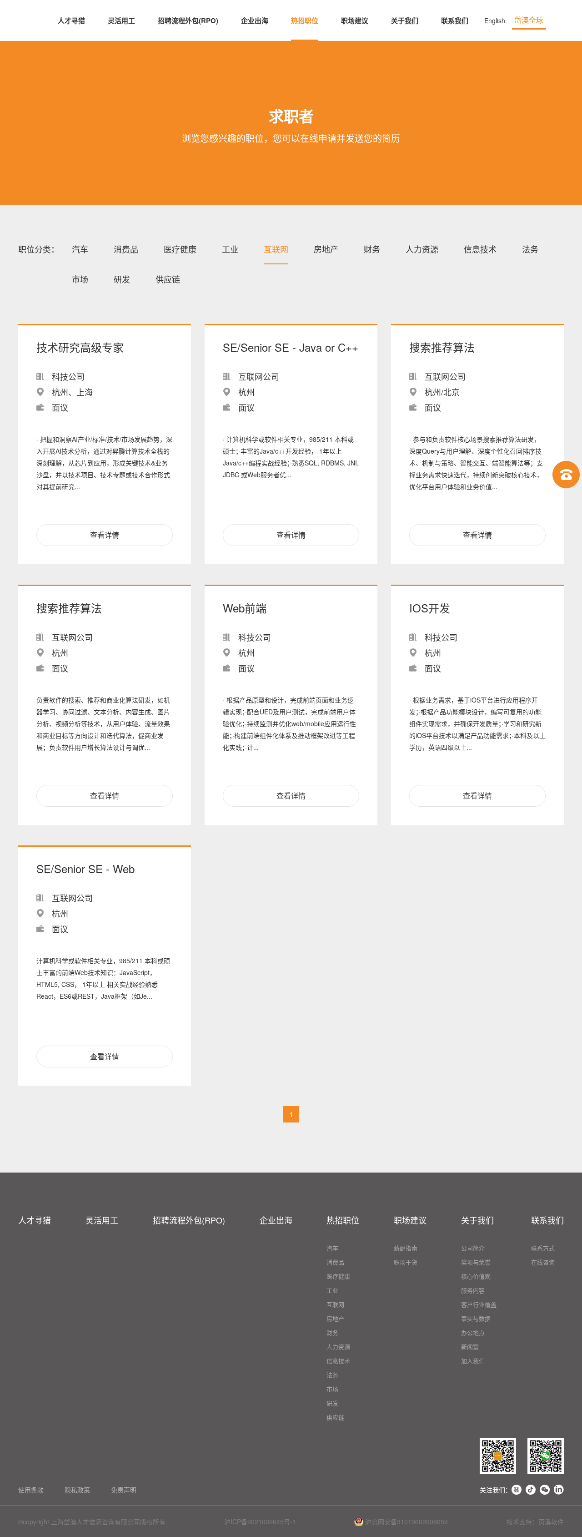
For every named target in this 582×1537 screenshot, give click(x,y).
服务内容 (473, 1290)
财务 (372, 249)
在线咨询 (543, 1262)
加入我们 (473, 1360)
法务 (530, 249)
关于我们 (404, 20)
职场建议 (354, 20)
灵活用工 (121, 20)
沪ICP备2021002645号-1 (260, 1521)
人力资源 (422, 249)
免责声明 (123, 1489)
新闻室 (470, 1346)
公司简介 (473, 1248)
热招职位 (304, 20)
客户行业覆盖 (479, 1304)
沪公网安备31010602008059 (405, 1521)
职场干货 (405, 1262)
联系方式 (543, 1248)
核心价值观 (476, 1276)
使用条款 (31, 1489)
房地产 (326, 249)
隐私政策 (77, 1489)
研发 (122, 279)
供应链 (168, 279)
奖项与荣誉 (476, 1262)
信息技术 (480, 249)
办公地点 (473, 1332)
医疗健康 (180, 249)
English (494, 20)
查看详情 (104, 535)
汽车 (80, 249)
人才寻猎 (71, 20)
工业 (230, 249)
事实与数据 (476, 1318)
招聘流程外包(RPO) (188, 20)
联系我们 (454, 20)
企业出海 (254, 20)
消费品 (126, 249)
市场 (80, 279)
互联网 (276, 249)
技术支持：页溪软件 (535, 1521)
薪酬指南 (405, 1248)
